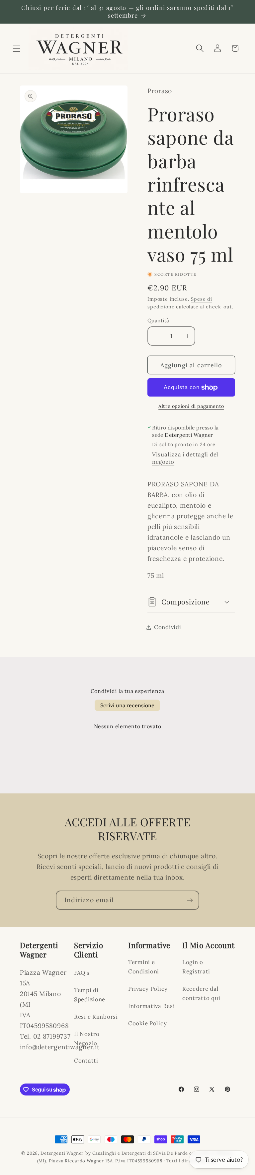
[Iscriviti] (190, 900)
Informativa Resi (151, 1006)
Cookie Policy (147, 1023)
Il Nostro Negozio (86, 1038)
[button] (17, 48)
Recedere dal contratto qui (201, 993)
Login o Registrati (196, 966)
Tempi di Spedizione (89, 994)
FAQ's (82, 972)
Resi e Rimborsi (96, 1016)
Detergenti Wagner (62, 1153)
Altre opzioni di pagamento (191, 406)
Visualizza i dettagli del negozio (185, 458)
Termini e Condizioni (143, 966)
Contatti (86, 1060)
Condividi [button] (167, 627)
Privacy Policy (148, 988)
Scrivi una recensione (127, 705)
